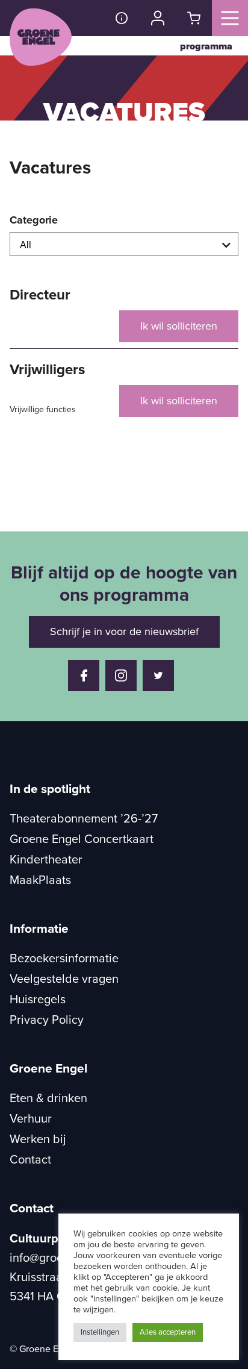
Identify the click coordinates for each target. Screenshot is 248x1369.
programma (206, 46)
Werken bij (38, 1139)
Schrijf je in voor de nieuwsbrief (124, 631)
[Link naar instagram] (121, 675)
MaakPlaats (40, 880)
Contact (30, 1160)
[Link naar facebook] (83, 675)
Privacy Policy (47, 1020)
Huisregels (38, 999)
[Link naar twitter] (158, 675)
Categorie (34, 220)
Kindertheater (46, 860)
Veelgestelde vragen (64, 979)
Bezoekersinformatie (64, 958)
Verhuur (31, 1119)
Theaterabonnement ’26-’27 (84, 819)
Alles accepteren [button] (168, 1332)
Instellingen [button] (100, 1332)
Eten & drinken (48, 1098)
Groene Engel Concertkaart (81, 839)
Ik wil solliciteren (178, 326)
